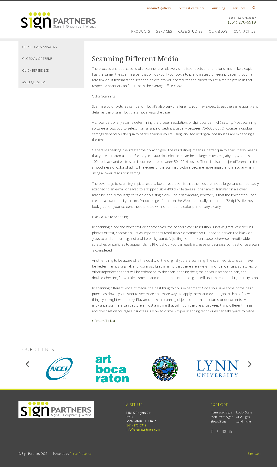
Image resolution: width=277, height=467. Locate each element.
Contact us (245, 31)
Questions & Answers (39, 47)
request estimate (192, 8)
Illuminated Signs (221, 412)
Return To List (105, 321)
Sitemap (253, 454)
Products (140, 31)
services (239, 8)
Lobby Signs (244, 412)
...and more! (243, 421)
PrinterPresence (81, 454)
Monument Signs (221, 417)
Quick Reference (35, 70)
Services (164, 31)
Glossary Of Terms (37, 59)
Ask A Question (34, 82)
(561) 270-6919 (242, 22)
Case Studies (190, 31)
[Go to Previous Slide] (27, 364)
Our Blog (218, 31)
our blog (218, 8)
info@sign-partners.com (143, 429)
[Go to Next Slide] (249, 364)
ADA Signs (243, 417)
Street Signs (218, 421)
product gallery (159, 8)
